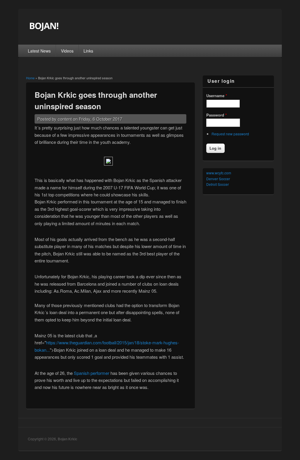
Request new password (230, 133)
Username (216, 95)
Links (88, 51)
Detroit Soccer (217, 184)
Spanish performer (91, 373)
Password (216, 115)
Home (30, 77)
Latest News (39, 51)
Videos (67, 51)
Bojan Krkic (67, 439)
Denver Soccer (218, 178)
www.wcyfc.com (218, 172)
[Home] (59, 30)
